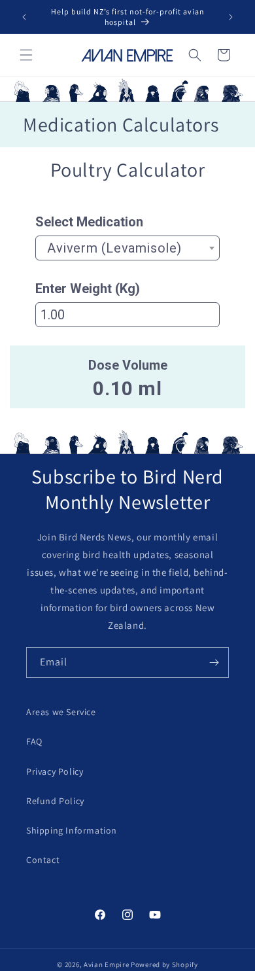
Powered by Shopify (164, 964)
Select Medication (89, 222)
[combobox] (127, 248)
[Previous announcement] (24, 17)
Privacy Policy (54, 771)
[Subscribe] (213, 662)
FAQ (34, 741)
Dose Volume (127, 365)
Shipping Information (71, 830)
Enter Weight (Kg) (87, 288)
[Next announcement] (230, 17)
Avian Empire (106, 964)
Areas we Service (61, 712)
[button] (26, 55)
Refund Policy (55, 801)
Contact (43, 860)
